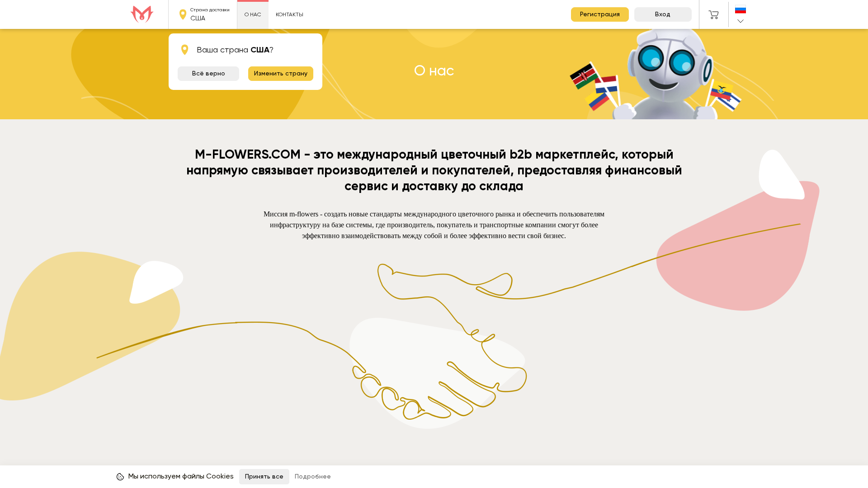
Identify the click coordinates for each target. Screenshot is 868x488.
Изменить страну (280, 73)
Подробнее (313, 477)
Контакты (289, 14)
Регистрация (600, 14)
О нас (253, 14)
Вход (662, 14)
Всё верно (208, 73)
